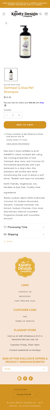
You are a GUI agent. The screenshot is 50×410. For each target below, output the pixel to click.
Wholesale (25, 296)
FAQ (25, 316)
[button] (4, 14)
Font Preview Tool (25, 301)
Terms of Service (25, 321)
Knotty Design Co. (26, 402)
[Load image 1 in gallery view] (10, 74)
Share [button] (9, 241)
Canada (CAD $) (24, 394)
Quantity (7, 110)
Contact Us (25, 292)
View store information (17, 143)
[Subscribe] (43, 369)
